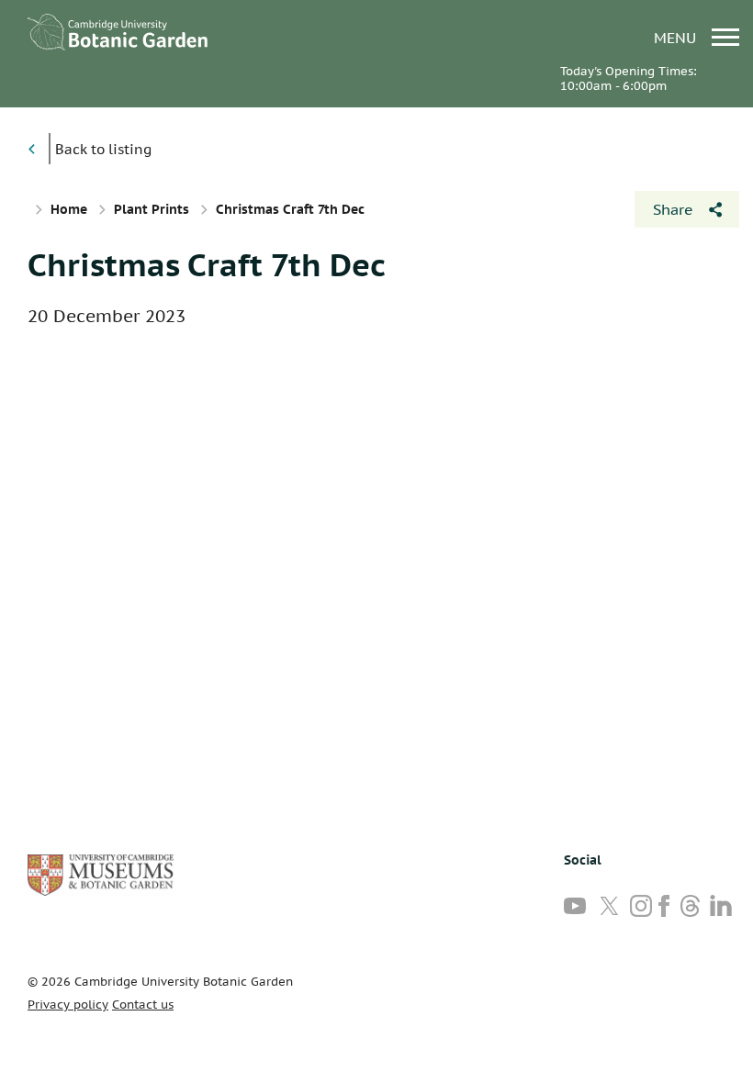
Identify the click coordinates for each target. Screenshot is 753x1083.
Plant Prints (151, 209)
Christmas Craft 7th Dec (207, 264)
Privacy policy (68, 1004)
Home (69, 209)
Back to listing (103, 149)
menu (677, 37)
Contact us (143, 1004)
